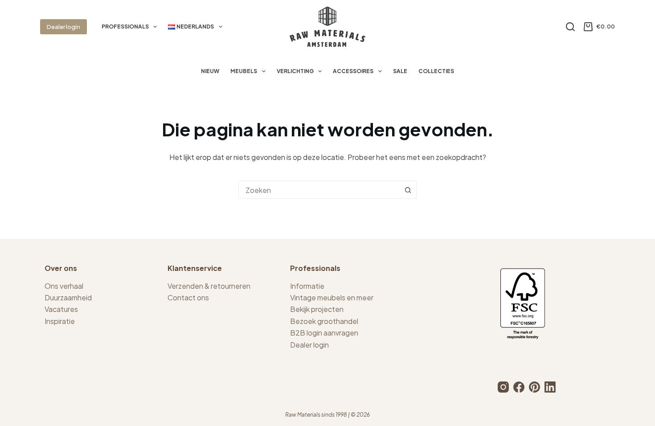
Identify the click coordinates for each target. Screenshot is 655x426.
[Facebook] (518, 387)
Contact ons (188, 297)
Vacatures (61, 309)
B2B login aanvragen (324, 332)
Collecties (436, 71)
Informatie (307, 286)
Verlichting (295, 71)
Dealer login (63, 26)
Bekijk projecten (317, 309)
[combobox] (319, 190)
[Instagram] (503, 387)
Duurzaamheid (68, 297)
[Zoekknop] (407, 189)
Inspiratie (60, 321)
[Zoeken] (570, 26)
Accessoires (353, 71)
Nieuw (210, 71)
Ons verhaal (64, 286)
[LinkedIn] (550, 387)
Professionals (125, 26)
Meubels (243, 71)
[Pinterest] (534, 387)
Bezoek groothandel (324, 321)
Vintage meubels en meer (331, 297)
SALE (400, 71)
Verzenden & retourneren (209, 286)
